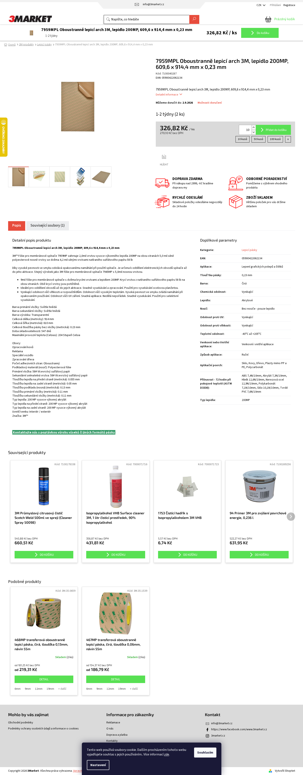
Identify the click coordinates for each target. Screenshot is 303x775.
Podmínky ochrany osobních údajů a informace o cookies (43, 729)
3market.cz (218, 736)
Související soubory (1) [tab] (47, 225)
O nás (109, 729)
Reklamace (113, 723)
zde (166, 754)
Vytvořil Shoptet (285, 771)
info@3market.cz (221, 723)
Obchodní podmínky (20, 723)
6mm (18, 689)
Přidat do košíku (276, 129)
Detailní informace (167, 95)
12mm (38, 689)
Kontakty (112, 741)
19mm (50, 689)
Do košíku (262, 33)
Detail (44, 679)
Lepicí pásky (249, 250)
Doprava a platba (116, 735)
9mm (28, 689)
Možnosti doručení (210, 103)
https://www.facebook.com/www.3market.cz (239, 729)
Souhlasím (205, 752)
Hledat (194, 19)
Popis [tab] (16, 225)
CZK (259, 5)
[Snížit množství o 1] (254, 132)
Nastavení (98, 765)
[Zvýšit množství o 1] (254, 127)
